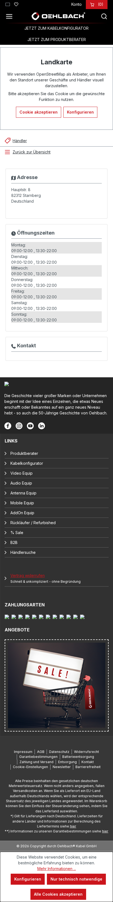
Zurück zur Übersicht (31, 152)
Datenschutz (59, 752)
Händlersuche (23, 552)
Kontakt (87, 762)
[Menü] (10, 16)
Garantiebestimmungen (38, 757)
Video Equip (21, 473)
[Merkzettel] (16, 3)
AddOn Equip (22, 512)
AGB (40, 752)
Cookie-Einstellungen (30, 767)
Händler (20, 140)
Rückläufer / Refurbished (33, 522)
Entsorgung (67, 762)
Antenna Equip (23, 493)
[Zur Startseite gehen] (58, 16)
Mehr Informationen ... (56, 868)
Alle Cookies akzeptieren (58, 894)
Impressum (23, 752)
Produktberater (24, 453)
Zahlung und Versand (36, 762)
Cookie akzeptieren (38, 112)
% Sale (16, 532)
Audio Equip (21, 483)
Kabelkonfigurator (26, 463)
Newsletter (62, 767)
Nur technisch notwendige (76, 879)
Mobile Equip (22, 503)
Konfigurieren (80, 112)
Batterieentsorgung (78, 757)
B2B (14, 542)
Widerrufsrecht (86, 752)
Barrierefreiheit (88, 767)
